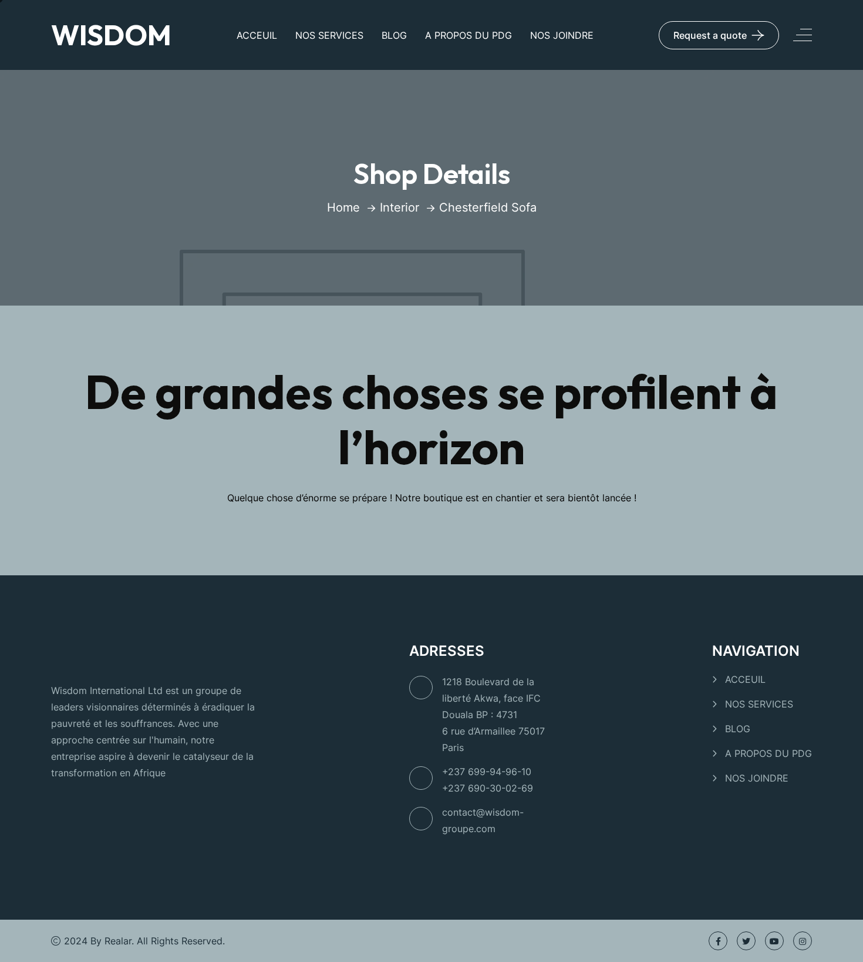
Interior (399, 207)
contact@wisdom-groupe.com (483, 820)
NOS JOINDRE (562, 35)
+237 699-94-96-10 (486, 771)
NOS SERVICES (329, 35)
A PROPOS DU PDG (468, 35)
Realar (118, 941)
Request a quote (710, 35)
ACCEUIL (257, 35)
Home (343, 207)
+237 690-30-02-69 (487, 788)
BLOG (394, 35)
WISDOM (111, 34)
